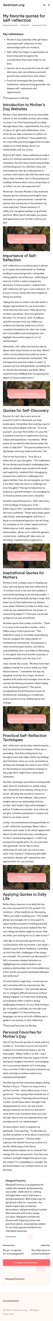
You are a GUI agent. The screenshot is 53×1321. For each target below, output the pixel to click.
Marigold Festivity (16, 1180)
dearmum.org (13, 5)
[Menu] (44, 5)
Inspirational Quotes (39, 25)
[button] (11, 1236)
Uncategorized (11, 1300)
